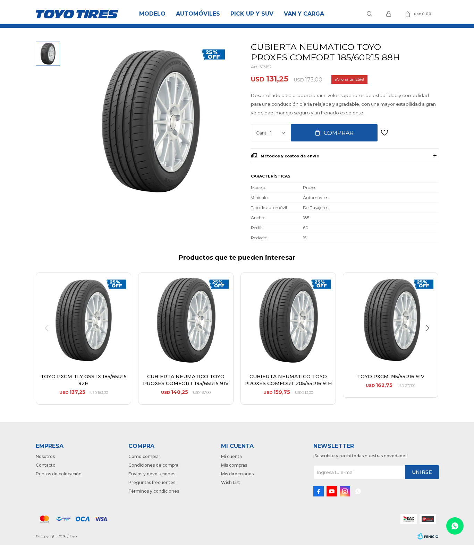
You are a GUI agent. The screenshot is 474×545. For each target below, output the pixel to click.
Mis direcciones (237, 473)
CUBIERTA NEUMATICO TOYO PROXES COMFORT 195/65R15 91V (186, 380)
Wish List (230, 482)
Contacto (46, 465)
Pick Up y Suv (251, 13)
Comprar (339, 133)
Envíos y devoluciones (151, 473)
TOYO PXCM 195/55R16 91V (390, 376)
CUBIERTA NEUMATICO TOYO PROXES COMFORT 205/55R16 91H (288, 380)
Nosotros (45, 456)
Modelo (152, 13)
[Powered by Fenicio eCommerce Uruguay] (427, 536)
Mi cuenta (231, 456)
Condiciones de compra (153, 465)
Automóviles (198, 13)
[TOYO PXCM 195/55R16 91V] (390, 320)
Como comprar (144, 456)
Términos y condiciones (153, 491)
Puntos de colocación (59, 473)
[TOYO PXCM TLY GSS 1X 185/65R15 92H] (83, 320)
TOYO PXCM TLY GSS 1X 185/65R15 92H (84, 380)
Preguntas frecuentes (151, 482)
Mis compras (234, 465)
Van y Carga (304, 13)
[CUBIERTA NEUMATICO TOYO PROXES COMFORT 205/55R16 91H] (288, 320)
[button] (430, 342)
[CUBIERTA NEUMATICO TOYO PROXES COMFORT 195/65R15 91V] (186, 320)
